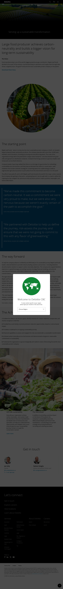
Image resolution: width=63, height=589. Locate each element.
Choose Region (23, 309)
